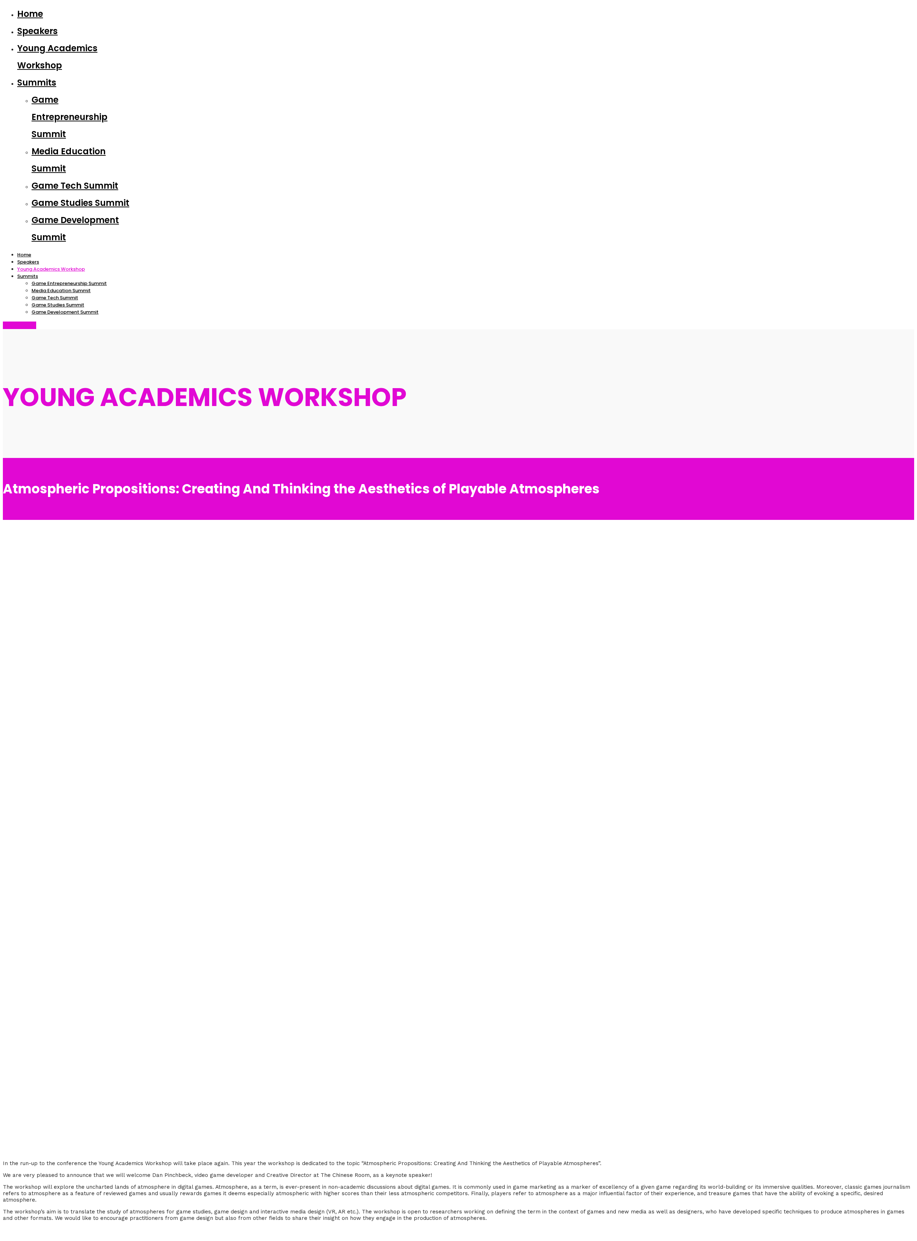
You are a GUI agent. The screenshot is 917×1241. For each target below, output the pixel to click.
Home (30, 14)
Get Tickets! (19, 325)
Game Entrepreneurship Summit (69, 117)
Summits (36, 82)
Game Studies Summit (80, 203)
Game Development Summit (65, 312)
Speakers (37, 31)
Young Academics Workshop (51, 269)
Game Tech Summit (75, 186)
